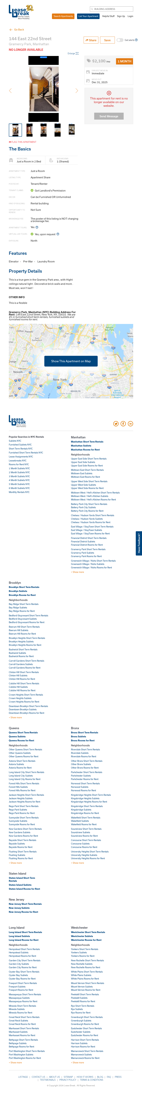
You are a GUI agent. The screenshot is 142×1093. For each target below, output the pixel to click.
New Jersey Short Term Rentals (25, 904)
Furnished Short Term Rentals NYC (26, 452)
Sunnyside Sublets (18, 820)
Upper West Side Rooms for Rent (87, 488)
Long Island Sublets (19, 936)
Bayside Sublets (17, 843)
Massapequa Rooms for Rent (23, 1001)
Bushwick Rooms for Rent (21, 656)
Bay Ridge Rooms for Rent (22, 611)
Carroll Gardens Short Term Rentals (26, 660)
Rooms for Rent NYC (19, 464)
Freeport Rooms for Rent (21, 989)
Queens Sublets (17, 736)
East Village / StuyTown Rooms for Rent (90, 533)
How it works (85, 1076)
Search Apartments (63, 16)
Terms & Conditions (91, 1079)
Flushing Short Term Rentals (23, 851)
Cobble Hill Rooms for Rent (22, 690)
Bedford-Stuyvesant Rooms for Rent (26, 622)
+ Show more (77, 572)
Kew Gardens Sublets (19, 832)
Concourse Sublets (80, 843)
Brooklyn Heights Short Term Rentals (27, 638)
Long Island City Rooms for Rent (24, 779)
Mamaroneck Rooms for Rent (85, 1058)
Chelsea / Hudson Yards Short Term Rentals (92, 515)
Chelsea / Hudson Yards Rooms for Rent (90, 522)
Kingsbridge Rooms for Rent (85, 813)
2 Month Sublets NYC (19, 472)
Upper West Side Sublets (83, 484)
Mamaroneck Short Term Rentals (87, 1051)
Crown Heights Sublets (20, 698)
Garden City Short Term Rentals (24, 960)
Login (130, 16)
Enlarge (71, 53)
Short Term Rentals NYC (21, 448)
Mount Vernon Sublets (82, 986)
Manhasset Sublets (18, 1031)
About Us (54, 1076)
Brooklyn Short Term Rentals (24, 587)
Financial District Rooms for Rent (87, 544)
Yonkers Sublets (79, 952)
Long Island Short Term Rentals (25, 932)
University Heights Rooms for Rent (88, 858)
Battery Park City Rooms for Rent (87, 510)
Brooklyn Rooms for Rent (22, 595)
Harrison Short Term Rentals (85, 1039)
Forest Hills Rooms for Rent (22, 790)
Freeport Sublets (17, 986)
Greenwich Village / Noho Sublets (87, 564)
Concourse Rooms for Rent (84, 847)
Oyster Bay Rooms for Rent (22, 978)
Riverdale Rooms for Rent (83, 756)
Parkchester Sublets (81, 775)
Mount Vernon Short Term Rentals (87, 983)
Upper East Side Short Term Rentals (88, 458)
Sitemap (68, 1076)
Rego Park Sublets (18, 809)
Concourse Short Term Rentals (86, 840)
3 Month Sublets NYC (19, 476)
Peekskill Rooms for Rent (83, 1001)
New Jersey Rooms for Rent (23, 911)
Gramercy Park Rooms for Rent (86, 556)
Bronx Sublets (78, 736)
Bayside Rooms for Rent (20, 847)
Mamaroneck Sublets (81, 1054)
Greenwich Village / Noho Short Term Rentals (93, 560)
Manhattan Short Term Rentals (87, 441)
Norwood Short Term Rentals (85, 783)
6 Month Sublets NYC (19, 488)
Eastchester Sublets (80, 1031)
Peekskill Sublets (79, 997)
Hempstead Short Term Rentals (24, 949)
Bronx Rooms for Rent (83, 740)
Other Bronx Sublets (81, 764)
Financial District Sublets (83, 541)
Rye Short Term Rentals (82, 1005)
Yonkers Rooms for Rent (82, 956)
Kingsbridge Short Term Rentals (87, 806)
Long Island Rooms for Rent (23, 940)
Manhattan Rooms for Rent (85, 449)
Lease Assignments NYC (21, 456)
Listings (23, 1076)
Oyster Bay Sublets (18, 975)
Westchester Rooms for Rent (86, 940)
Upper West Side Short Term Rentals (89, 481)
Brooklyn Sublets (18, 591)
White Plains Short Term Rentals (87, 971)
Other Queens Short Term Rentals (25, 749)
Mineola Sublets (17, 1009)
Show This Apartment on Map (71, 361)
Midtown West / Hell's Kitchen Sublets (89, 496)
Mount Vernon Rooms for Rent (85, 989)
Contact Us (38, 1076)
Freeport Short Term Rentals (23, 983)
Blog (100, 1076)
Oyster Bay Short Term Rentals (24, 971)
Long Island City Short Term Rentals (26, 772)
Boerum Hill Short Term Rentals (24, 626)
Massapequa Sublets (19, 997)
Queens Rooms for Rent (21, 740)
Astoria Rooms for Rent (20, 767)
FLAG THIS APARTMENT (23, 142)
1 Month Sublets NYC (19, 468)
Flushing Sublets (17, 855)
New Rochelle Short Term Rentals (87, 960)
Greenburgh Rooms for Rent (85, 1024)
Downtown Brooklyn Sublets (23, 709)
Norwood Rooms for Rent (83, 790)
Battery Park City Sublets (83, 507)
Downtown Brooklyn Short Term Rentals (28, 706)
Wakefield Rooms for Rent (83, 824)
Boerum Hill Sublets (18, 630)
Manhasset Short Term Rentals (24, 1028)
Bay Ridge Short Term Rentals (23, 604)
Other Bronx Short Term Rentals (86, 761)
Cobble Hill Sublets (18, 687)
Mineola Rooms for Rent (20, 1012)
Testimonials (48, 1079)
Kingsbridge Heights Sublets (85, 798)
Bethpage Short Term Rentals (23, 1039)
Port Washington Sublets (21, 1054)
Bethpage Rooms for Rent (21, 1046)
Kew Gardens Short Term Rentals (25, 828)
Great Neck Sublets (18, 1020)
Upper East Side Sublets (83, 462)
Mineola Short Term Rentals (22, 1005)
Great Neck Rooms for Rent (22, 1024)
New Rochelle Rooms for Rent (85, 967)
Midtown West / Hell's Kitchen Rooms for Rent (93, 499)
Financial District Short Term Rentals (88, 538)
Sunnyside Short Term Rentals (24, 817)
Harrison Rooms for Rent (83, 1046)
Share (92, 40)
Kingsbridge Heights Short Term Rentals (91, 794)
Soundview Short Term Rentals (86, 828)
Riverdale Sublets (79, 753)
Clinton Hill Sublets (18, 675)
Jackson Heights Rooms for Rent (24, 801)
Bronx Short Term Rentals (84, 732)
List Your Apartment (88, 16)
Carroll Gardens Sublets (21, 664)
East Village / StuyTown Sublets (86, 530)
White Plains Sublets (81, 975)
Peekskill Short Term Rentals (85, 994)
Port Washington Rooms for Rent (25, 1058)
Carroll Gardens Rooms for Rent (24, 667)
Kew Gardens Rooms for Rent (23, 835)
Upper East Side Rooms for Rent (87, 465)
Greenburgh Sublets (81, 1020)
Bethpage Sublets (17, 1043)
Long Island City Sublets (21, 775)
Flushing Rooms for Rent (21, 858)
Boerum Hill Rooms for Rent (22, 633)
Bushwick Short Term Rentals (23, 649)
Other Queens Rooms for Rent (23, 756)
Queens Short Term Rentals (23, 732)
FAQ (109, 1076)
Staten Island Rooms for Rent (24, 888)
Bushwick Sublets (17, 653)
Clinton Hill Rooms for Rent (22, 679)
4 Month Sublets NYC (19, 480)
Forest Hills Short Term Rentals (24, 783)
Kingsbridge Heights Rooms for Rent (89, 801)
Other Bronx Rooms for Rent (85, 767)
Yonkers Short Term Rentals (84, 949)
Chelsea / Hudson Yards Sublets (87, 518)
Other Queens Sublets (20, 753)
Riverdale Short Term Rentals (85, 749)
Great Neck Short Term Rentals (24, 1017)
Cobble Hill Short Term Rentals (24, 683)
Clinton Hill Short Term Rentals (24, 672)
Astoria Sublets (16, 764)
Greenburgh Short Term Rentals (87, 1017)
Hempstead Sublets (18, 952)
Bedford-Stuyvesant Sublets (23, 618)
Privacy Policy (67, 1079)
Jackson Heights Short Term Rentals (26, 794)
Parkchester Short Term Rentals (86, 772)
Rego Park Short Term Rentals (23, 806)
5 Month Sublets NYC (19, 484)
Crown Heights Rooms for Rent (24, 701)
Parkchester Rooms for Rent (84, 779)
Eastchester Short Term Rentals (86, 1028)
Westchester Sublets (82, 936)
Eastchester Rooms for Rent (84, 1035)
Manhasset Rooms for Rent (22, 1035)
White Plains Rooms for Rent (85, 978)
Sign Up (121, 16)
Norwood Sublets (79, 787)
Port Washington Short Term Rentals (27, 1051)
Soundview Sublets (80, 832)
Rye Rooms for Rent (80, 1012)
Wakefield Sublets (80, 820)
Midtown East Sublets (81, 473)
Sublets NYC (15, 440)
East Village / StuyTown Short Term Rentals (92, 526)
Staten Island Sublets (20, 884)
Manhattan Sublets (81, 445)
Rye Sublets (77, 1009)
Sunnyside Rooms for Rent (22, 824)
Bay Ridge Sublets (18, 607)
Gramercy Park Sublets (82, 552)
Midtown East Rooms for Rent (85, 476)
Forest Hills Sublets (18, 787)
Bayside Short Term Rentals (22, 840)
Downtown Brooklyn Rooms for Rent (26, 713)
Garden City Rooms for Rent (23, 967)
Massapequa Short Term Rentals (25, 994)
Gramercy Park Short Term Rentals (88, 549)
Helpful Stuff (108, 16)
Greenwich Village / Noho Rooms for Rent (91, 567)
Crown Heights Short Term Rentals (26, 694)
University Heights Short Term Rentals (90, 851)
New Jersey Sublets (19, 908)
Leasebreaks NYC (17, 460)
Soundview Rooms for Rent (84, 835)
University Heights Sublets (84, 855)
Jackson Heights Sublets (21, 798)
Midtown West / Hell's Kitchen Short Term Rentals (95, 492)
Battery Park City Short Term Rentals (89, 504)
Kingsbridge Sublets (81, 809)
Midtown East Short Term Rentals (87, 470)
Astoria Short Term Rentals (22, 761)
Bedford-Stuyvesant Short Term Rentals (28, 615)
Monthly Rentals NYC (19, 492)
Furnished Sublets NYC (20, 444)
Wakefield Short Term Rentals (85, 817)
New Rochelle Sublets (81, 963)
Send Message (109, 116)
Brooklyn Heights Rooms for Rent (25, 645)
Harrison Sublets (79, 1043)
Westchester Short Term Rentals (88, 932)
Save (107, 40)
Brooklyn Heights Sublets (21, 641)
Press (118, 1076)
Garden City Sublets (19, 963)
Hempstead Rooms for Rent (22, 956)
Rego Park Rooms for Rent (22, 813)
